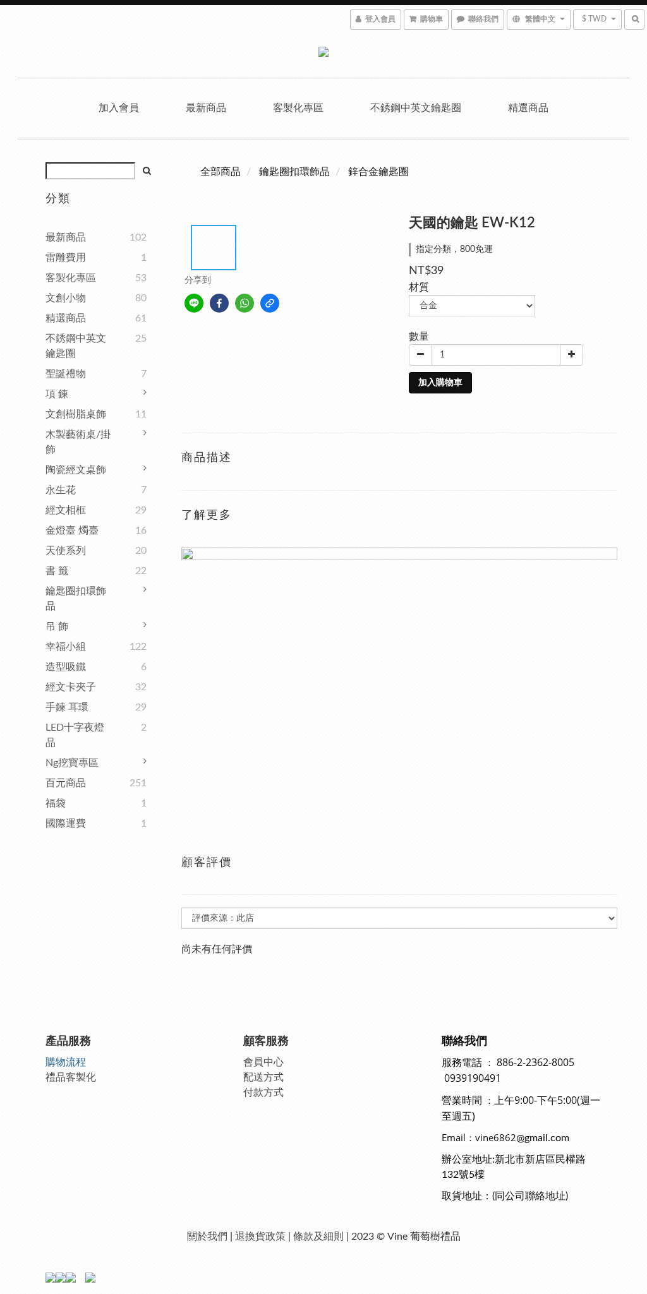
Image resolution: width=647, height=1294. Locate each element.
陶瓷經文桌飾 (75, 470)
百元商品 (65, 783)
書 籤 (56, 571)
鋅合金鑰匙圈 (378, 172)
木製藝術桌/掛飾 (78, 442)
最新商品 (206, 108)
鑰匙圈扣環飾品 (75, 598)
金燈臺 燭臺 (72, 530)
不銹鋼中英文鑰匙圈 (415, 108)
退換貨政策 (260, 1236)
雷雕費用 (65, 258)
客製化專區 (298, 108)
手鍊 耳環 (66, 707)
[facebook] (219, 303)
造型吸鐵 (65, 667)
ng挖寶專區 (72, 763)
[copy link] (269, 303)
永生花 (60, 490)
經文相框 (65, 510)
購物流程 (65, 1062)
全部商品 (220, 172)
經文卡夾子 (70, 687)
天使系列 (65, 551)
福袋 (55, 803)
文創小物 (65, 298)
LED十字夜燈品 (74, 735)
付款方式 (263, 1092)
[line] (193, 303)
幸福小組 (65, 647)
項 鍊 (56, 394)
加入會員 (119, 108)
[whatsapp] (244, 303)
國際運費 (65, 823)
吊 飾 (56, 626)
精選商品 (528, 108)
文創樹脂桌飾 (75, 414)
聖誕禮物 (65, 374)
